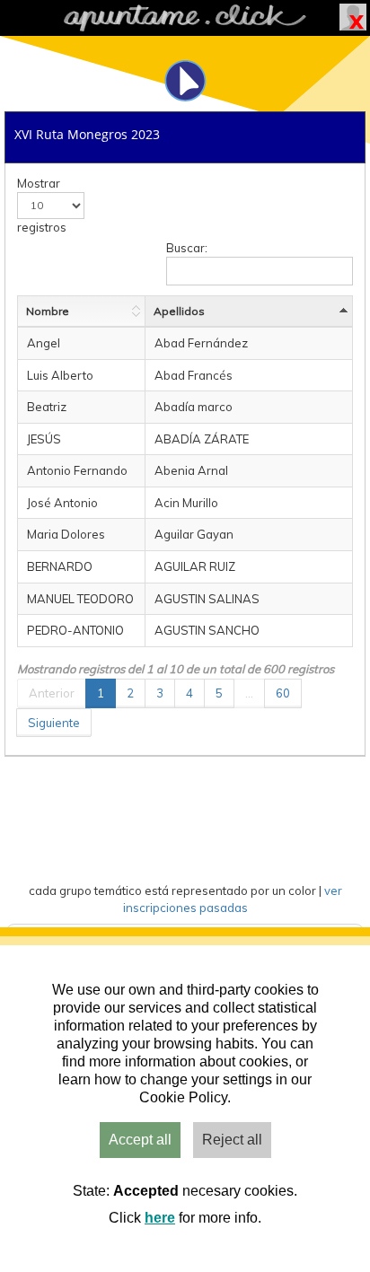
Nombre (47, 311)
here (160, 1217)
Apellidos (179, 311)
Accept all (140, 1139)
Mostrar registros (41, 205)
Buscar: (186, 248)
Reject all (232, 1139)
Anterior (52, 693)
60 (283, 693)
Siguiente (54, 722)
